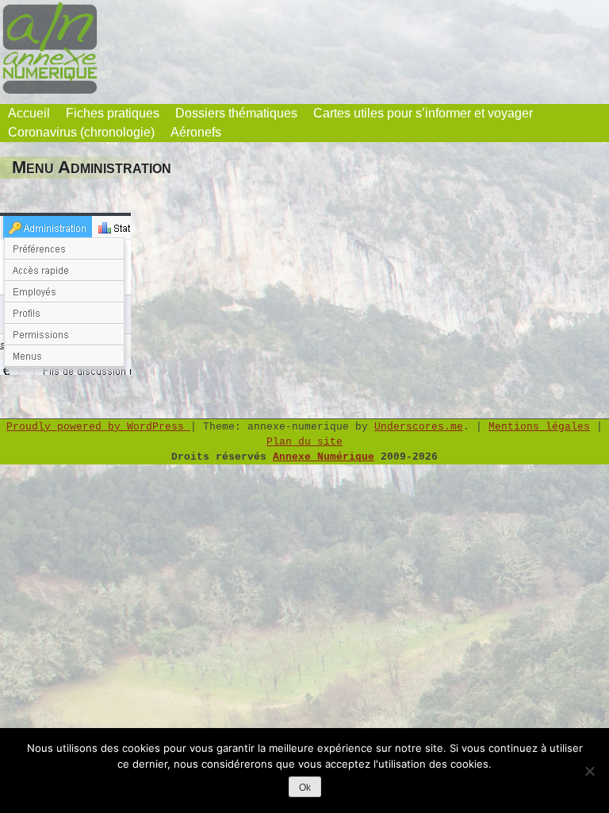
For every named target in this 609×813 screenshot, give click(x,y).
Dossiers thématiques (236, 113)
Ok (305, 787)
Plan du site (304, 442)
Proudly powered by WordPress (98, 427)
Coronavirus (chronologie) (81, 132)
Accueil (29, 113)
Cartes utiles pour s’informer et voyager (423, 113)
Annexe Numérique (323, 457)
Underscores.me (418, 427)
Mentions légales (539, 427)
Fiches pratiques (112, 113)
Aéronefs (195, 132)
